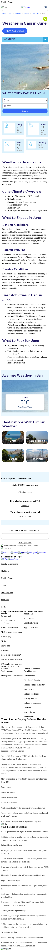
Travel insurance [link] (30, 671)
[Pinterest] (41, 552)
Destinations (7, 13)
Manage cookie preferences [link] (12, 676)
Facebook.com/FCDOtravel (12, 751)
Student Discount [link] (31, 716)
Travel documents (8, 792)
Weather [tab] (9, 39)
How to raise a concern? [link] (11, 655)
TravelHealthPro (12, 808)
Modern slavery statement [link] (11, 632)
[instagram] (32, 552)
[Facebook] (6, 552)
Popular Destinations (9, 564)
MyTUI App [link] (29, 618)
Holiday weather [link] (30, 698)
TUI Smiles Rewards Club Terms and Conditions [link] (12, 665)
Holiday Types (7, 578)
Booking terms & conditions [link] (8, 622)
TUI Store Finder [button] (25, 492)
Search (25, 111)
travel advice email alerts (27, 764)
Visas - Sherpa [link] (29, 712)
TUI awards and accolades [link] (12, 659)
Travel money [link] (29, 676)
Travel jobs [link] (5, 646)
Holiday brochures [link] (31, 694)
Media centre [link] (6, 641)
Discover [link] (27, 707)
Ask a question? (25, 542)
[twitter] (14, 552)
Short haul (5, 600)
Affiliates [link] (4, 650)
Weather (18, 13)
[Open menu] (4, 7)
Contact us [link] (25, 505)
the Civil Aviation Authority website (19, 943)
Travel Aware (6, 787)
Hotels (3, 607)
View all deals (14, 31)
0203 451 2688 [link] (25, 516)
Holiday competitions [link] (32, 703)
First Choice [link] (28, 689)
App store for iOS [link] (31, 627)
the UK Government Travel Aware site (22, 745)
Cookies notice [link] (7, 671)
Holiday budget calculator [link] (34, 685)
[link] (25, 7)
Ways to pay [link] (6, 637)
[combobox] (25, 536)
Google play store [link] (31, 623)
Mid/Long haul (7, 592)
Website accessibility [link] (9, 628)
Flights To (5, 571)
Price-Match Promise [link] (32, 680)
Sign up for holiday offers (27, 545)
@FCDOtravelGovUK (10, 748)
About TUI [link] (28, 614)
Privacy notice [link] (7, 616)
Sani (43, 13)
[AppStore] (13, 559)
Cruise (3, 585)
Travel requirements (9, 797)
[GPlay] (4, 559)
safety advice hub (15, 813)
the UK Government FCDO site (17, 756)
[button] (46, 7)
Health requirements (9, 803)
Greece (26, 13)
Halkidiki (35, 13)
